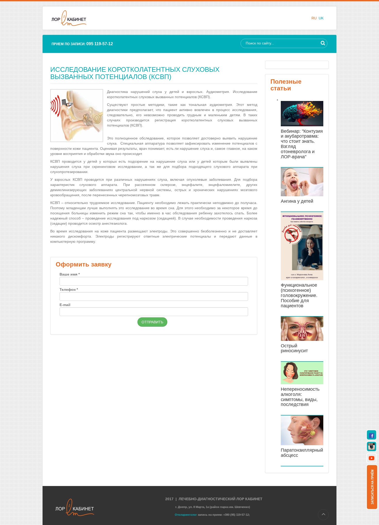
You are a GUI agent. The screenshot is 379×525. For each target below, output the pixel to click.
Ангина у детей (297, 201)
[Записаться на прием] (372, 487)
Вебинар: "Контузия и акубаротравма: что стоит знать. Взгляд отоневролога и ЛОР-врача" (302, 144)
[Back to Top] (323, 514)
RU (314, 18)
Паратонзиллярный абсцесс (302, 453)
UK (321, 18)
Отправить (152, 322)
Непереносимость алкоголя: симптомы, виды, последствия (300, 397)
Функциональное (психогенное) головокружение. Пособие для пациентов (299, 295)
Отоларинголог (186, 514)
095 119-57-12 (99, 44)
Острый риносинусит (294, 348)
